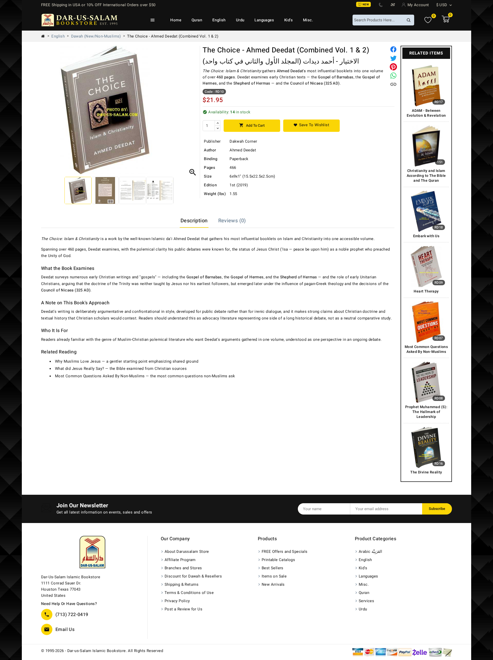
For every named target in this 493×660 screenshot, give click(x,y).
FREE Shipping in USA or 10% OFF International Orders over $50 (98, 5)
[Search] (408, 20)
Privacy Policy (177, 601)
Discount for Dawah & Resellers (193, 576)
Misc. (308, 20)
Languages (264, 20)
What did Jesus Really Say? (79, 368)
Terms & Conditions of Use (189, 592)
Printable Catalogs (278, 560)
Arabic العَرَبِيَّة (370, 551)
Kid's (288, 20)
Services (366, 601)
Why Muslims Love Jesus (78, 361)
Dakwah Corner (243, 141)
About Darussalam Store (187, 551)
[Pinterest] (393, 66)
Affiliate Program (180, 560)
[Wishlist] (427, 20)
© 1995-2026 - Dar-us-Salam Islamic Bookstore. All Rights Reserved (102, 651)
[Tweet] (393, 58)
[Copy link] (393, 84)
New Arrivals (273, 584)
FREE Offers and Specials (285, 551)
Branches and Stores (183, 568)
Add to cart (252, 125)
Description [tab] (194, 220)
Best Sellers (272, 568)
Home (175, 20)
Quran (197, 20)
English (219, 20)
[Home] (45, 36)
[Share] (393, 49)
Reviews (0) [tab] (232, 220)
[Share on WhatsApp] (393, 75)
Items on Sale (274, 576)
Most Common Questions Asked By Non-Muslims (100, 376)
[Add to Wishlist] (311, 126)
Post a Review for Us (183, 609)
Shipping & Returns (181, 584)
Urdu (240, 20)
